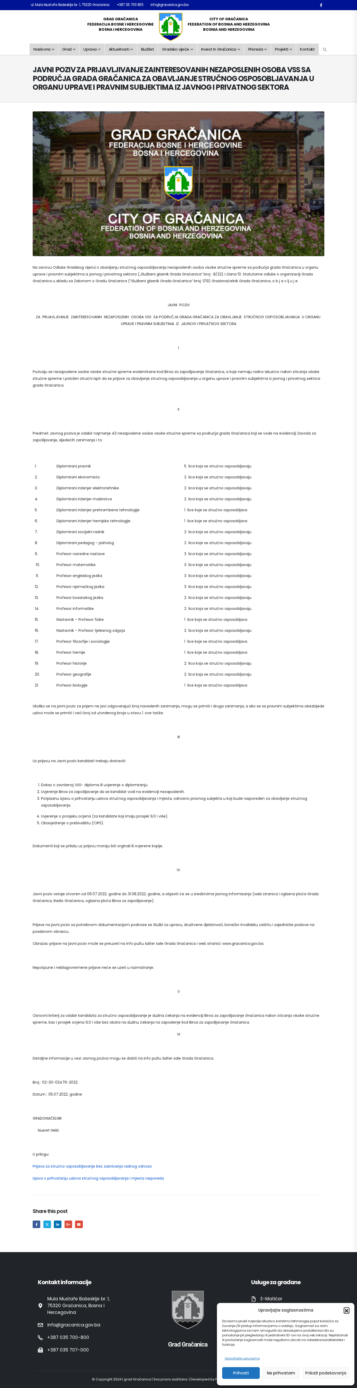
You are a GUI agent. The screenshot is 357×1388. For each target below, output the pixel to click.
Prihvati (241, 1373)
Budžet (147, 49)
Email (79, 1224)
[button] (346, 1310)
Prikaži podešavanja (325, 1373)
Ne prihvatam (281, 1373)
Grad (66, 49)
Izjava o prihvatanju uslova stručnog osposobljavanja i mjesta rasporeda (98, 1178)
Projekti (281, 49)
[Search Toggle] (325, 49)
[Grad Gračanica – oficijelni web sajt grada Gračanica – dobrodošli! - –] (170, 27)
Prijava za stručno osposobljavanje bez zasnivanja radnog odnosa (92, 1166)
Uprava (90, 49)
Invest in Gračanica (218, 49)
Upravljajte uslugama (242, 1358)
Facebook (36, 1224)
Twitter (47, 1224)
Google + (68, 1224)
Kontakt (307, 49)
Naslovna (41, 49)
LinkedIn (57, 1224)
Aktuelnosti (119, 49)
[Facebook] (321, 5)
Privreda (255, 49)
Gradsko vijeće (175, 49)
